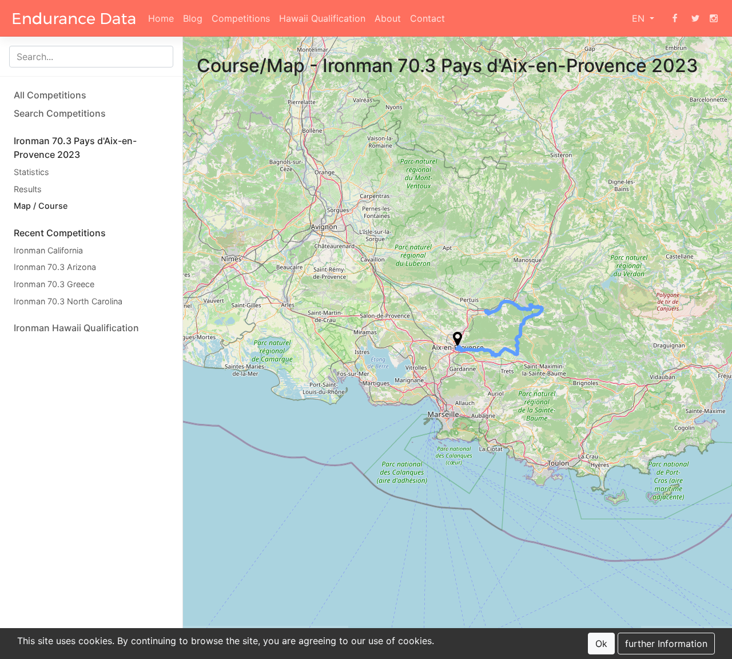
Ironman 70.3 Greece (54, 284)
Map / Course (40, 206)
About (388, 18)
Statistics (31, 172)
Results (28, 189)
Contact (427, 18)
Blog (192, 18)
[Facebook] (674, 18)
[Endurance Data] (74, 18)
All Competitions (50, 95)
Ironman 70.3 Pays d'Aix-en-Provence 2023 (75, 147)
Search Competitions (60, 113)
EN (639, 18)
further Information (666, 643)
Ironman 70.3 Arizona (55, 267)
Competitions (241, 18)
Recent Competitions (60, 233)
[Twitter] (695, 18)
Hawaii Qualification (322, 18)
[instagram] (714, 18)
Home (161, 18)
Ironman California (48, 250)
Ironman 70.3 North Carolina (68, 301)
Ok (601, 643)
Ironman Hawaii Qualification (76, 328)
